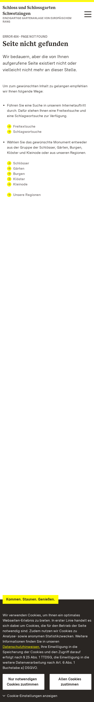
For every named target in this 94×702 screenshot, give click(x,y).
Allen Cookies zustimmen (69, 681)
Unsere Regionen (27, 195)
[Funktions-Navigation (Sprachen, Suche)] (87, 14)
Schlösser (21, 163)
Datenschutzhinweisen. (21, 647)
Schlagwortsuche (27, 132)
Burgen (19, 174)
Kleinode (20, 184)
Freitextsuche (24, 126)
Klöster (19, 179)
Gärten (18, 168)
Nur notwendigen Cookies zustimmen (22, 681)
